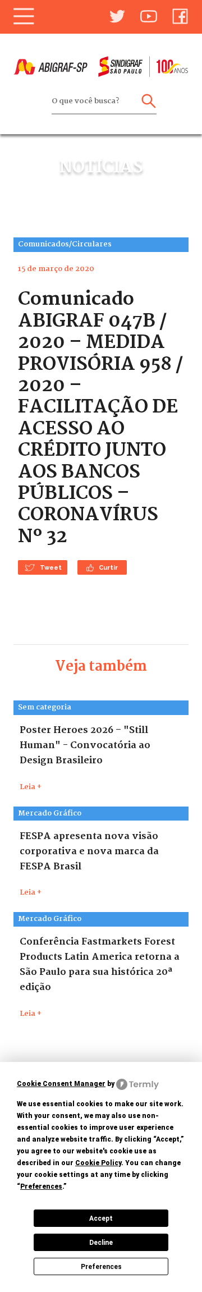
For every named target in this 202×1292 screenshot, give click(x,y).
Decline (101, 1243)
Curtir (108, 567)
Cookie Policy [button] (98, 1163)
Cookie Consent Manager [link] (61, 1084)
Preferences (101, 1267)
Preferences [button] (41, 1186)
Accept (101, 1218)
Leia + (31, 787)
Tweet (51, 567)
